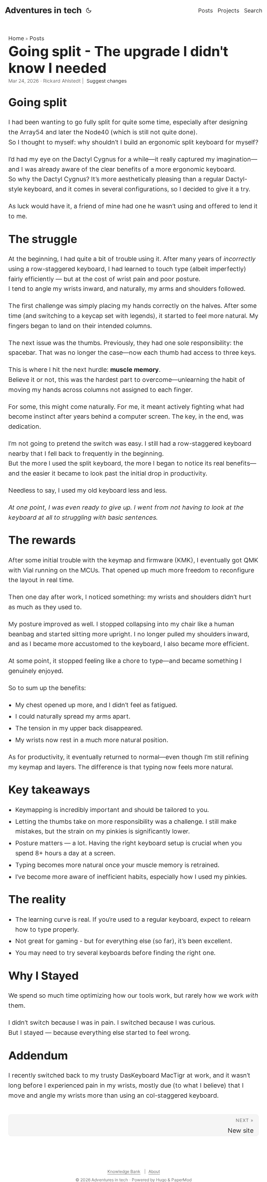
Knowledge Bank (123, 1171)
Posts (37, 38)
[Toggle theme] (88, 10)
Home (16, 38)
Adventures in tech (43, 10)
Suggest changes (107, 81)
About (154, 1171)
